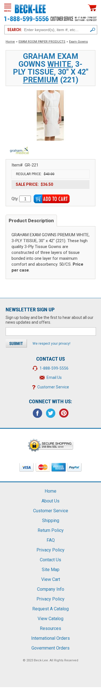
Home (10, 41)
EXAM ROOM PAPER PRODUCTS (42, 41)
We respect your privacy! (51, 344)
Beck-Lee (41, 660)
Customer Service (53, 387)
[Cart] (92, 8)
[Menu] (7, 8)
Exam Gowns (78, 41)
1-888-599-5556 (54, 368)
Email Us (54, 377)
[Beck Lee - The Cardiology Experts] (30, 7)
